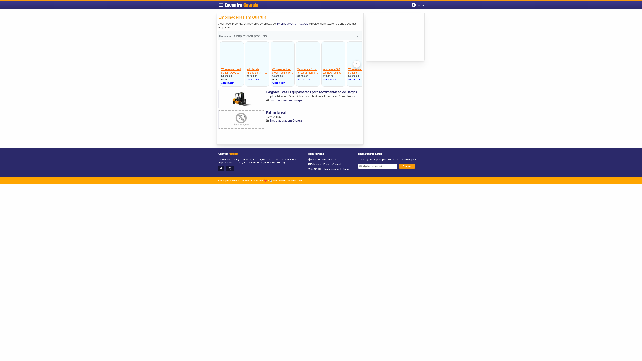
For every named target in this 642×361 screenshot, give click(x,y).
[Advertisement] (393, 37)
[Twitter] (230, 168)
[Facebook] (221, 168)
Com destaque (331, 169)
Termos (221, 180)
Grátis (346, 169)
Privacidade (232, 180)
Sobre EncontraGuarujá (323, 159)
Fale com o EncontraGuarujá (326, 164)
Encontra (241, 5)
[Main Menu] (221, 5)
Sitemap (245, 180)
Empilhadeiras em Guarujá (292, 23)
